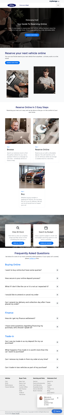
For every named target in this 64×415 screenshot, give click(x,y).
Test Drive (22, 394)
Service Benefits (38, 389)
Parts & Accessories (39, 383)
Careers (49, 385)
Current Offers (23, 387)
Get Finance (22, 389)
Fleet (20, 391)
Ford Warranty (37, 385)
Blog (48, 391)
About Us (50, 381)
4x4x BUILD (50, 392)
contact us (32, 258)
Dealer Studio (15, 413)
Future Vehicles (9, 387)
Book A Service (37, 391)
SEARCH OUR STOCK (32, 35)
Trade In (21, 392)
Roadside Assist (38, 387)
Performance (9, 385)
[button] (58, 5)
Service (35, 381)
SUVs (6, 383)
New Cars (22, 381)
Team (48, 383)
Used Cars (22, 385)
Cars (6, 381)
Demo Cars (22, 383)
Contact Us (50, 389)
